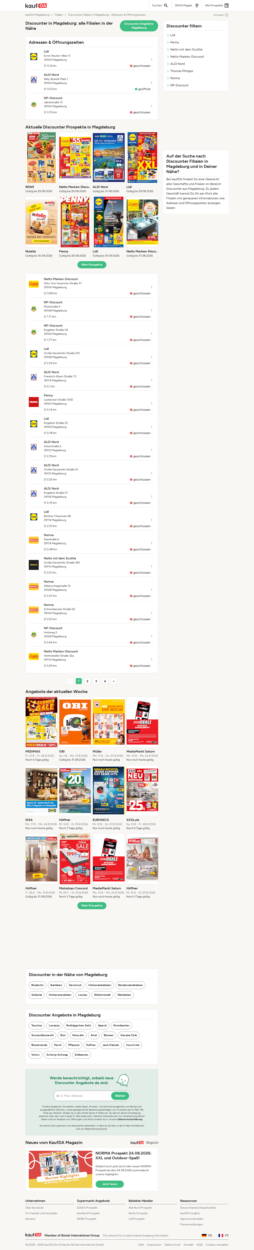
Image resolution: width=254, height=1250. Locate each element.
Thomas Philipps (181, 71)
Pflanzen (74, 1045)
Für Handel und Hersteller (41, 1213)
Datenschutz (173, 1244)
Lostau (82, 995)
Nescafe (78, 1035)
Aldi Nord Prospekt (140, 1207)
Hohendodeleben (100, 985)
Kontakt (188, 1244)
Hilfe (141, 1244)
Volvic (35, 1054)
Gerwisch (75, 985)
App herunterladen (191, 1219)
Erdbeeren (82, 1054)
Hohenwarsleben (60, 995)
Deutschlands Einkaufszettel (198, 1207)
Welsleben (124, 995)
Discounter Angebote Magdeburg (138, 25)
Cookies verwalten (217, 1244)
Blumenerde (39, 1045)
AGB (199, 1244)
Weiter (120, 1096)
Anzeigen (219, 15)
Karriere (30, 1219)
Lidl (172, 35)
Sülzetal (36, 995)
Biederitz (37, 985)
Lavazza (54, 1025)
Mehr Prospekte (92, 264)
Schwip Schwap (57, 1054)
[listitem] (41, 162)
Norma (175, 78)
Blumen (109, 1035)
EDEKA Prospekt (87, 1207)
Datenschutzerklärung (130, 1119)
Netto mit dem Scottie (186, 49)
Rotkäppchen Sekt (78, 1025)
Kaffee (90, 1045)
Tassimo (36, 1025)
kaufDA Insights (190, 1213)
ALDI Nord (177, 64)
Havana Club (128, 1035)
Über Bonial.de (34, 1207)
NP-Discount (179, 85)
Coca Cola (132, 1045)
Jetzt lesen (109, 1184)
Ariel (94, 1035)
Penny (174, 42)
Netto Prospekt (138, 1213)
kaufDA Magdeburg (37, 15)
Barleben (56, 985)
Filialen (59, 15)
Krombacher (122, 1025)
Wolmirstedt (102, 995)
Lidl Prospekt (136, 1219)
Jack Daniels (110, 1045)
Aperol (102, 1025)
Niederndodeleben (130, 985)
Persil (58, 1045)
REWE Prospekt (86, 1219)
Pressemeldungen (191, 1224)
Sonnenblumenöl (42, 1035)
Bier (63, 1035)
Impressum (154, 1244)
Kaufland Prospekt (88, 1213)
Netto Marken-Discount (187, 56)
